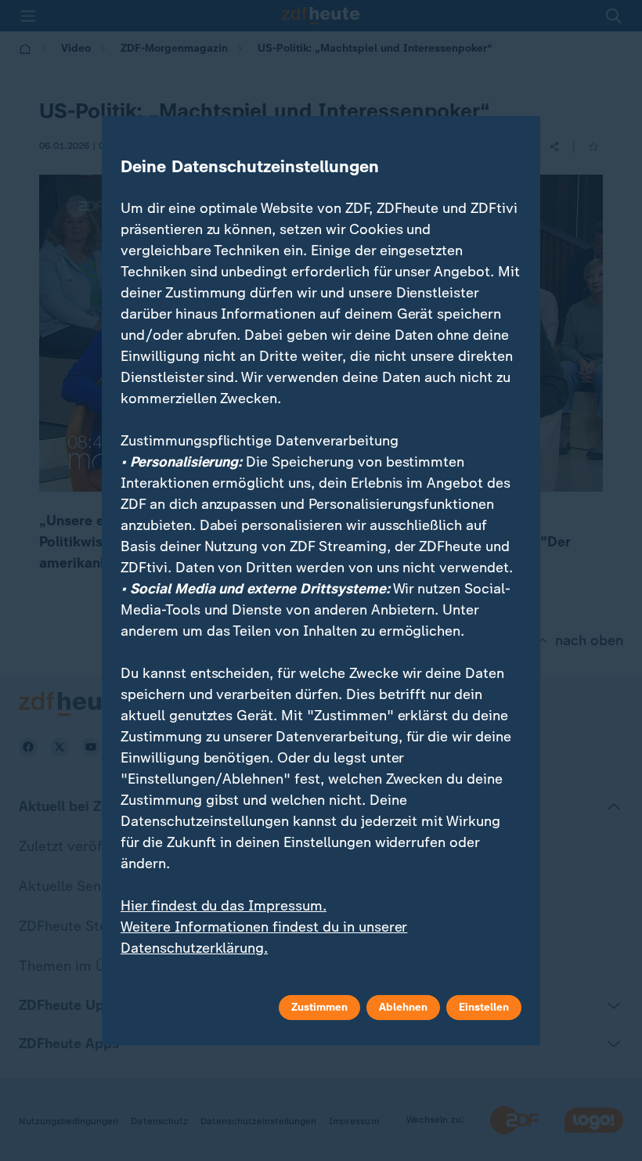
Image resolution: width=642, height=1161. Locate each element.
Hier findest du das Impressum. (223, 905)
